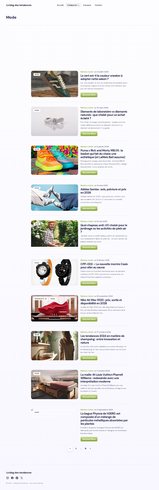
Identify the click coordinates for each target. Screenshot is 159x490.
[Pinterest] (17, 478)
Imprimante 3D (41, 299)
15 (85, 448)
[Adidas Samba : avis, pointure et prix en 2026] (54, 197)
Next (90, 448)
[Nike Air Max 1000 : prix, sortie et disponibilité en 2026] (54, 308)
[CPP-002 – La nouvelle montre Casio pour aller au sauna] (54, 272)
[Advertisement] (79, 48)
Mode (37, 74)
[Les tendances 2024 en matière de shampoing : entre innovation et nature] (54, 345)
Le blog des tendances (19, 5)
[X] (21, 478)
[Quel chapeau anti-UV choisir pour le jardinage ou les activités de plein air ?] (54, 235)
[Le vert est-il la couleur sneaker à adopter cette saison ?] (54, 84)
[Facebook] (12, 478)
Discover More (89, 95)
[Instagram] (7, 478)
